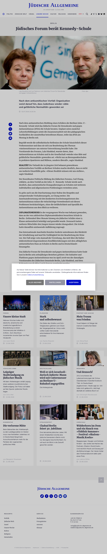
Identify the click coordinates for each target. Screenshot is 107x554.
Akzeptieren (73, 282)
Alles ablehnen (35, 282)
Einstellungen (55, 282)
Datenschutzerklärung (35, 275)
